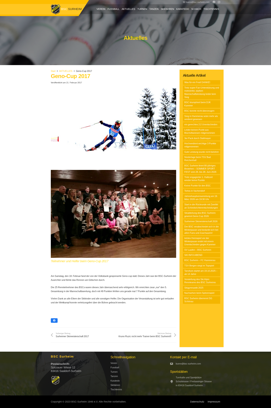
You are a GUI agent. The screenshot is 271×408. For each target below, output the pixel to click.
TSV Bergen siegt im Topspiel (199, 265)
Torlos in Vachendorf (194, 191)
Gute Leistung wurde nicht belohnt (201, 152)
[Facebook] (214, 2)
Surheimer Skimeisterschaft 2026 (201, 221)
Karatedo (115, 381)
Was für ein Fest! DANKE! (197, 82)
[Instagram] (219, 2)
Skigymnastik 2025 (193, 288)
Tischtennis (116, 389)
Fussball (115, 367)
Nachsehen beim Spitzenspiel (199, 293)
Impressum (214, 401)
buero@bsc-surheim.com (188, 363)
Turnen (114, 372)
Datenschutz (197, 401)
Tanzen (114, 376)
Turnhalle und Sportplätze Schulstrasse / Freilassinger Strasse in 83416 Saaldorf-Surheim (194, 381)
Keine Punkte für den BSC (197, 185)
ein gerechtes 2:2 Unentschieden (200, 124)
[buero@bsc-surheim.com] (173, 363)
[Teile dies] (54, 320)
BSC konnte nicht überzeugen (199, 111)
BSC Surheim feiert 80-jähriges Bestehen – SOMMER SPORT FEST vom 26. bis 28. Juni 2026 (200, 168)
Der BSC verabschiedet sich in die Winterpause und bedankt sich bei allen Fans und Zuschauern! (201, 229)
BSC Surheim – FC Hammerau (199, 260)
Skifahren (115, 385)
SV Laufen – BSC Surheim (197, 250)
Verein (114, 363)
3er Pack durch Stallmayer (197, 138)
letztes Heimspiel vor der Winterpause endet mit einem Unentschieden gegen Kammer (200, 241)
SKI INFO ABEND (193, 255)
